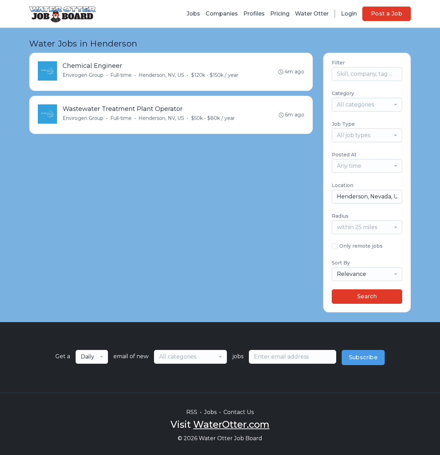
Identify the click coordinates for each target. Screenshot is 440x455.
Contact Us (238, 412)
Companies (222, 13)
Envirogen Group (83, 75)
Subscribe (363, 357)
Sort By (341, 263)
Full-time (121, 75)
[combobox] (367, 105)
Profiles (254, 13)
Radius (340, 216)
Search (367, 296)
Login (349, 13)
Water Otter (312, 13)
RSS (191, 412)
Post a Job (386, 13)
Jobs (193, 13)
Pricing (279, 13)
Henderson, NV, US (161, 75)
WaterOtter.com (231, 424)
